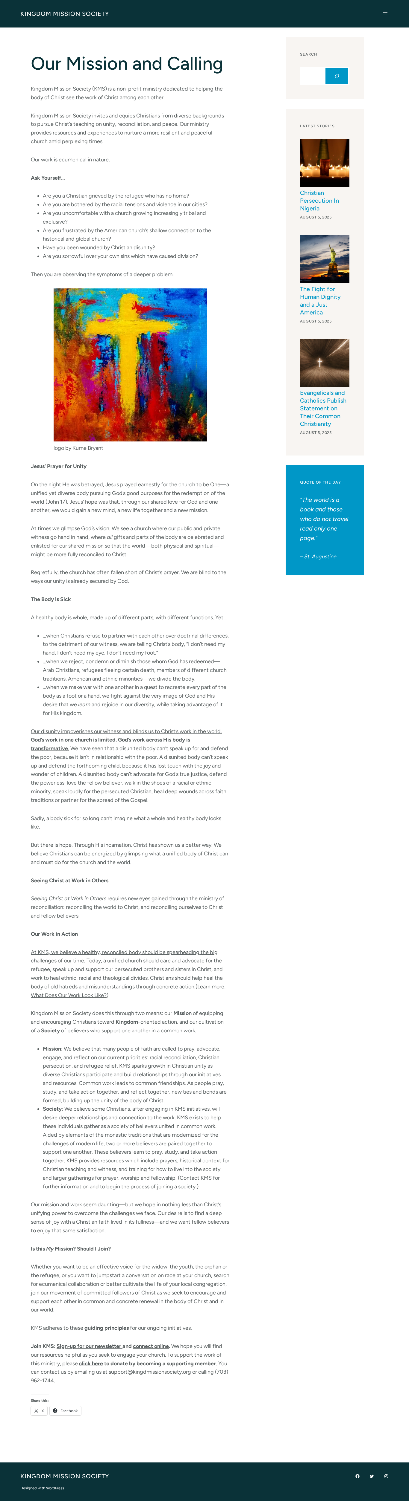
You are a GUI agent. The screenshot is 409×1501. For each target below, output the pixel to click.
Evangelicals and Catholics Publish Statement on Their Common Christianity (323, 408)
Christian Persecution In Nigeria (319, 200)
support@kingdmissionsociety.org (150, 1372)
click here (91, 1363)
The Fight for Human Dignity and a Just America (320, 300)
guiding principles (106, 1328)
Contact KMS (196, 1178)
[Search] (336, 76)
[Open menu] (385, 13)
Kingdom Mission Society (64, 13)
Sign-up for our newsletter (89, 1346)
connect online (151, 1346)
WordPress (55, 1488)
